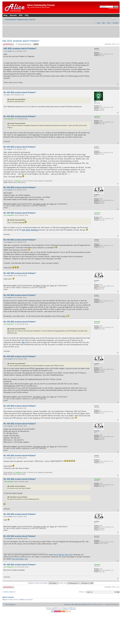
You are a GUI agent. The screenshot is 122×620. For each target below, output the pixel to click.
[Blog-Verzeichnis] (56, 611)
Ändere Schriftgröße (116, 19)
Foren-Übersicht (11, 19)
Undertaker (10, 118)
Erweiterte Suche (113, 8)
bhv (8, 94)
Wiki (21, 15)
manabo (9, 51)
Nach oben (117, 84)
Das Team (67, 604)
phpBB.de (66, 609)
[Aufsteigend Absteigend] (87, 583)
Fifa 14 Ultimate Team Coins (63, 555)
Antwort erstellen (7, 43)
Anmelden (115, 23)
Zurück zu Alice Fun (9, 592)
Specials (13, 15)
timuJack (10, 538)
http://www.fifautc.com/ (20, 559)
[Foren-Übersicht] (15, 7)
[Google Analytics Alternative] (66, 611)
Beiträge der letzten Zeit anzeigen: (38, 583)
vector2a (9, 189)
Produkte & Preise (22, 19)
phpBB (55, 608)
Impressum (73, 609)
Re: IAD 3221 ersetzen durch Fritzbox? (20, 92)
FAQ (26, 15)
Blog (5, 15)
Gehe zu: (81, 592)
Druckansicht (113, 19)
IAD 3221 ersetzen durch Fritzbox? (20, 41)
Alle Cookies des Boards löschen (80, 604)
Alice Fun (32, 19)
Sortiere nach (63, 583)
